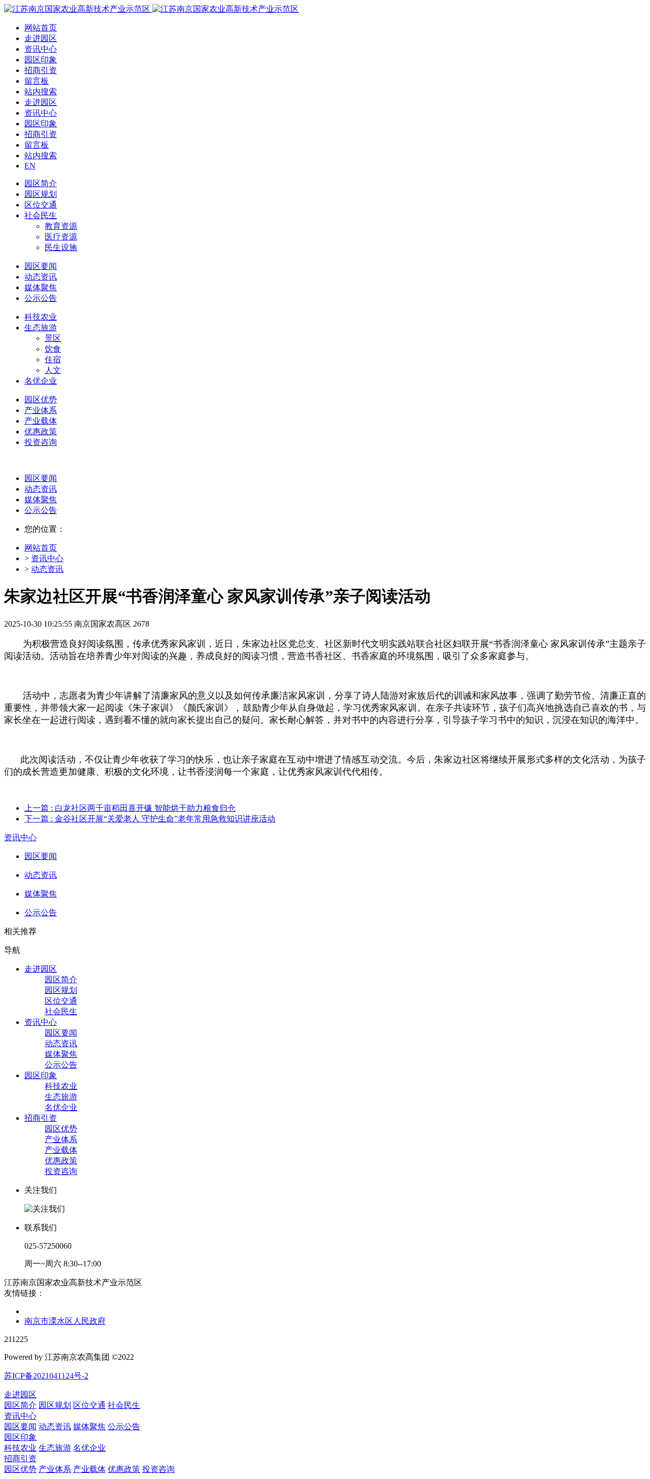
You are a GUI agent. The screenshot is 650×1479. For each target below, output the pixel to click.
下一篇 (149, 818)
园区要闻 (40, 478)
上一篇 (130, 808)
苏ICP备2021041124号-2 (46, 1375)
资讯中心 (47, 558)
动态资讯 (40, 489)
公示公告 (40, 510)
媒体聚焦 (40, 499)
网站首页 (40, 27)
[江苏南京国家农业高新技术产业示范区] (151, 9)
